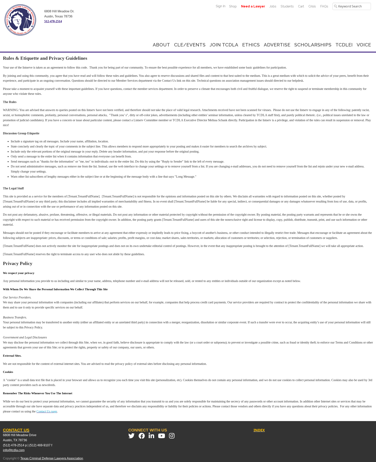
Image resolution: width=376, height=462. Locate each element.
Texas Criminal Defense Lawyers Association (51, 458)
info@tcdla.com (13, 450)
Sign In (220, 6)
